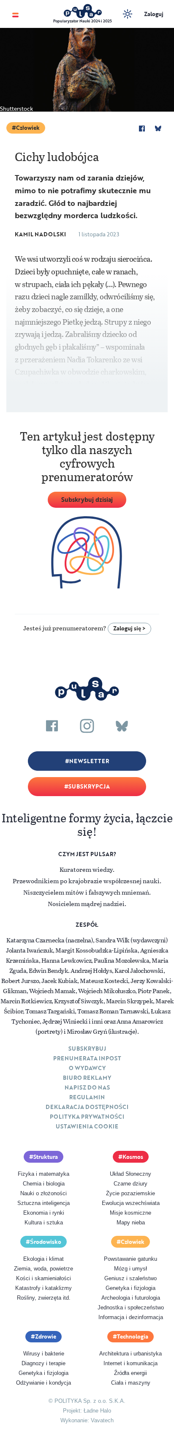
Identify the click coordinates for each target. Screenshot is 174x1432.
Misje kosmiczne (130, 1213)
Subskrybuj (87, 1048)
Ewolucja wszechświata (131, 1203)
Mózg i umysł (130, 1268)
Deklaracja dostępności (87, 1107)
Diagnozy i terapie (43, 1363)
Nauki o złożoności (43, 1193)
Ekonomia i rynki (43, 1213)
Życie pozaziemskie (130, 1193)
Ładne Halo (97, 1410)
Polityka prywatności (87, 1116)
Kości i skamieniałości (43, 1278)
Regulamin (87, 1097)
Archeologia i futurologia (130, 1298)
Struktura (45, 1157)
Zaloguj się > (129, 628)
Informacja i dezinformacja (130, 1317)
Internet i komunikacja (130, 1363)
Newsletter (89, 761)
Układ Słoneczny (130, 1174)
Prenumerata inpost (87, 1058)
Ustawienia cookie (87, 1126)
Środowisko (45, 1242)
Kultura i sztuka (43, 1222)
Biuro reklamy (87, 1077)
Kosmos (132, 1157)
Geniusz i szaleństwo (130, 1278)
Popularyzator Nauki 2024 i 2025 (82, 21)
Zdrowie (45, 1336)
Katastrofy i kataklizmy (43, 1288)
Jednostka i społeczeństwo (131, 1307)
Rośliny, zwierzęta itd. (44, 1298)
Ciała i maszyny (130, 1383)
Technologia (132, 1336)
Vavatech (102, 1420)
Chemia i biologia (44, 1183)
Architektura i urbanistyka (130, 1353)
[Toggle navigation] (15, 14)
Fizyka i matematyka (43, 1174)
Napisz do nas (87, 1087)
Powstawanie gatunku (130, 1259)
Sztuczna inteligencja (43, 1203)
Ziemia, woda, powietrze (43, 1268)
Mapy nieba (131, 1222)
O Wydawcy (87, 1068)
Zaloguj (153, 14)
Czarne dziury (130, 1183)
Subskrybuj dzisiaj (87, 499)
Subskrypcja (89, 786)
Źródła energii (130, 1373)
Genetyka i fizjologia (130, 1288)
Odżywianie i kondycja (43, 1383)
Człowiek (28, 127)
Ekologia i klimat (43, 1259)
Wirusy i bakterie (43, 1353)
